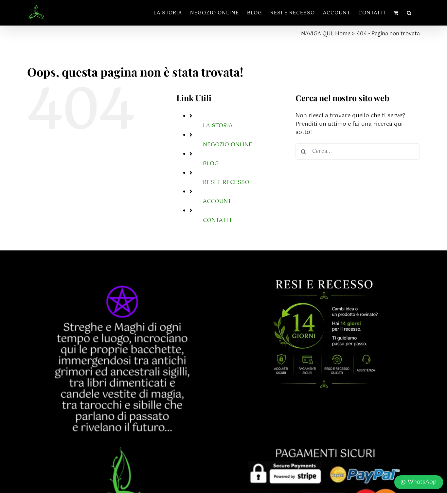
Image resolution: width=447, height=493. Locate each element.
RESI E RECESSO (226, 182)
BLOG (211, 163)
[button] (409, 12)
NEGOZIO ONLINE (227, 144)
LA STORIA (218, 125)
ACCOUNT (217, 201)
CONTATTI (217, 220)
